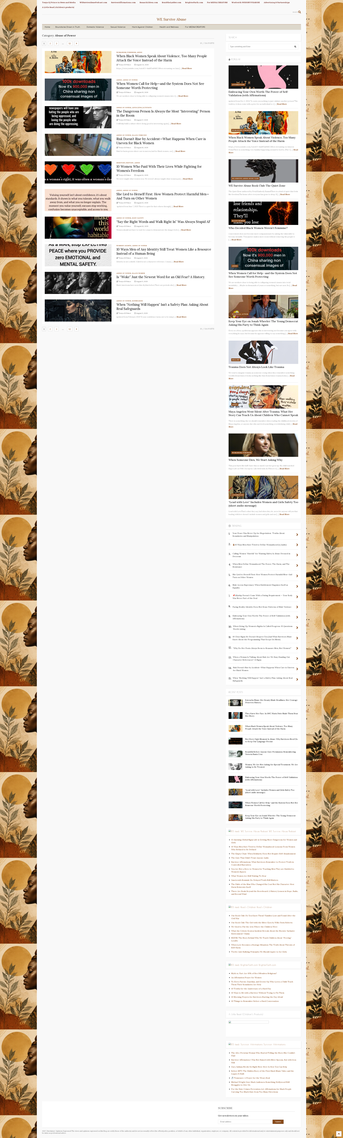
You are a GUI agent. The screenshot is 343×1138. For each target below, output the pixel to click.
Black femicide (139, 135)
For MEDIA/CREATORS (217, 2)
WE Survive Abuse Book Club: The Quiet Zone (257, 185)
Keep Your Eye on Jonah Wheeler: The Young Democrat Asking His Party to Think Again (263, 323)
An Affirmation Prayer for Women (246, 977)
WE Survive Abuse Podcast (282, 831)
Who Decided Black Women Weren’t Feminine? (258, 228)
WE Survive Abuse (171, 19)
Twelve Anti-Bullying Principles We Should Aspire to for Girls (259, 952)
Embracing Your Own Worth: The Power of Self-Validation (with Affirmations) (259, 93)
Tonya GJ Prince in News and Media (59, 2)
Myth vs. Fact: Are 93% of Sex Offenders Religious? (254, 973)
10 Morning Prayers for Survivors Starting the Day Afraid (257, 997)
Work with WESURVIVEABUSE (246, 2)
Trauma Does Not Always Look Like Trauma (256, 367)
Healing (236, 360)
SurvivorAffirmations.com (123, 2)
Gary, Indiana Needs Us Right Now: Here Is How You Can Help (259, 1067)
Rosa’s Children (264, 907)
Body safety (138, 218)
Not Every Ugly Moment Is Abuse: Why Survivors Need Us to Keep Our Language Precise (271, 740)
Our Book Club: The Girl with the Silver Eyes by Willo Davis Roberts (261, 922)
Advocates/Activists (142, 107)
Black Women (138, 273)
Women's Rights (123, 245)
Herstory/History (125, 163)
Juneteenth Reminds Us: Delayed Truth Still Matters (254, 880)
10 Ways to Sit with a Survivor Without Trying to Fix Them (257, 993)
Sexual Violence (118, 27)
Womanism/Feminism (126, 52)
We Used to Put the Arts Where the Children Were (254, 927)
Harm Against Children (142, 27)
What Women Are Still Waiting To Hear (248, 876)
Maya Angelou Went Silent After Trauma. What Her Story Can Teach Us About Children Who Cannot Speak (263, 413)
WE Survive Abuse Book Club (245, 178)
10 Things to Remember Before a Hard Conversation (255, 1001)
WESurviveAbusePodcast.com (93, 2)
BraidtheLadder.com (171, 2)
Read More (187, 68)
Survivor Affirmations (275, 1044)
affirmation (238, 495)
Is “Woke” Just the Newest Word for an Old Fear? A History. (160, 277)
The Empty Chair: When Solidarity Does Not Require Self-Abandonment (263, 853)
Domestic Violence (95, 27)
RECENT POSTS (236, 692)
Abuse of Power (130, 80)
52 (70, 43)
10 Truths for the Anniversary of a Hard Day (251, 988)
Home (47, 27)
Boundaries (137, 301)
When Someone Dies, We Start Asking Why (256, 459)
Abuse (139, 52)
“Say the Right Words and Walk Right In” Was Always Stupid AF (163, 222)
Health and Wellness (169, 27)
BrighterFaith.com (194, 2)
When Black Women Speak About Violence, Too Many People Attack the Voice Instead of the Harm (161, 58)
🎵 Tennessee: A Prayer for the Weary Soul (250, 1078)
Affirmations (238, 85)
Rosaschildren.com (149, 2)
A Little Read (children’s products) (58, 7)
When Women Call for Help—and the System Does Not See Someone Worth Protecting (263, 274)
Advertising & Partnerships (277, 2)
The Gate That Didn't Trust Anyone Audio (250, 858)
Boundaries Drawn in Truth (67, 27)
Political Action (240, 314)
